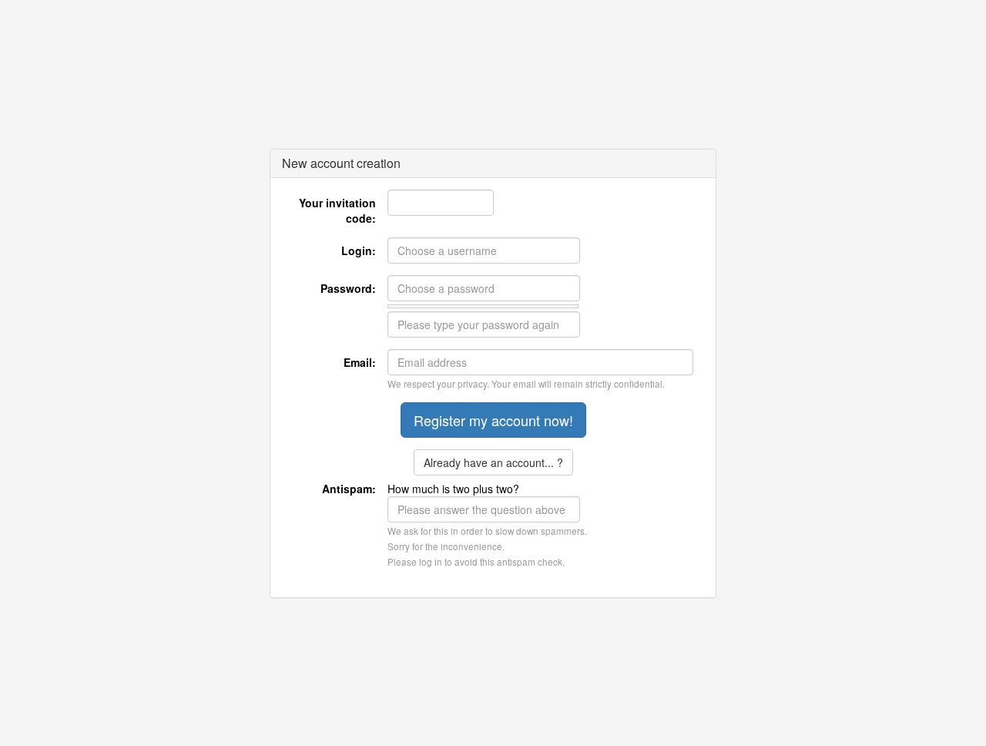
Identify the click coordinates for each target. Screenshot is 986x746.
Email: (360, 362)
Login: (358, 250)
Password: (348, 288)
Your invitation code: (337, 210)
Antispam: (349, 488)
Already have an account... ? (493, 462)
